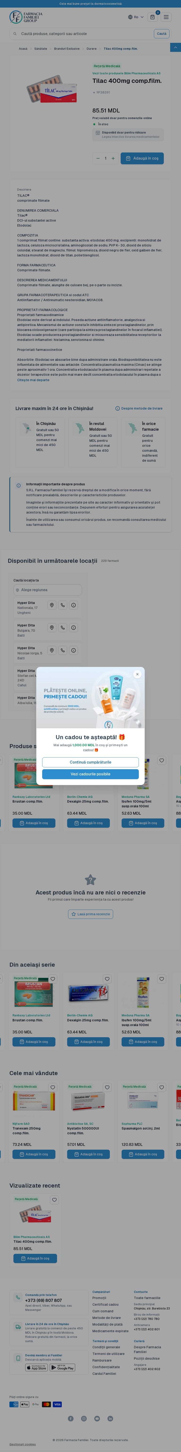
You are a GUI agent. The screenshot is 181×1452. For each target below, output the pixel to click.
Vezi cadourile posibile (90, 774)
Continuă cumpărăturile (90, 762)
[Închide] (137, 674)
